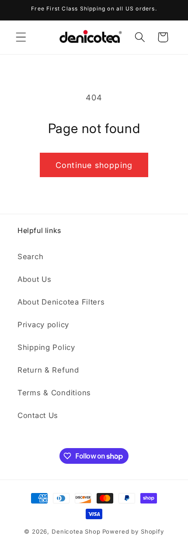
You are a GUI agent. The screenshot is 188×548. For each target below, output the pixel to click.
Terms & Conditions (54, 392)
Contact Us (37, 415)
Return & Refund (48, 370)
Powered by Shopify (133, 531)
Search (30, 256)
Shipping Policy (46, 347)
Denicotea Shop (76, 531)
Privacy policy (43, 324)
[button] (21, 37)
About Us (34, 279)
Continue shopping (94, 165)
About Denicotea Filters (61, 302)
